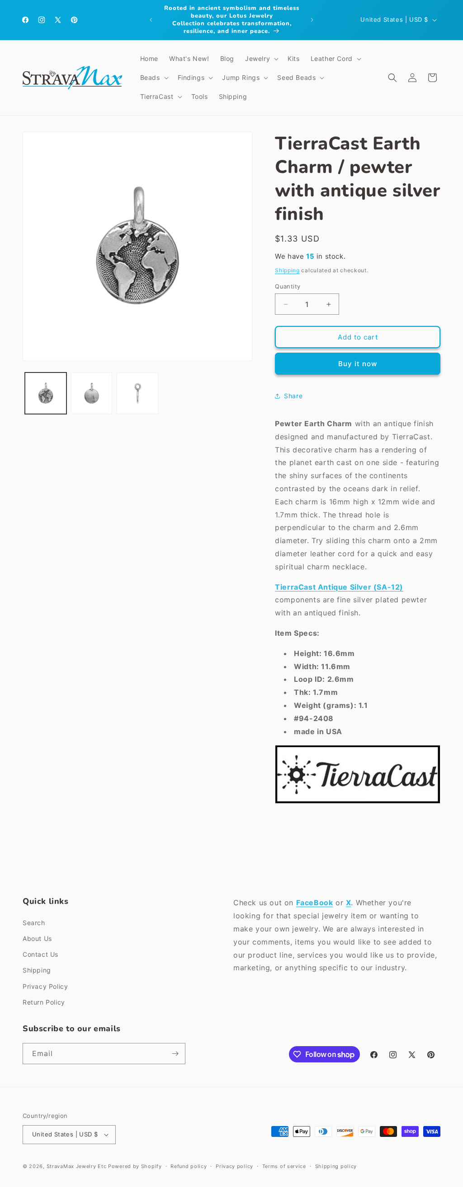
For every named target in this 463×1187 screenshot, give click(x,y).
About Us (37, 938)
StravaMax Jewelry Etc (77, 1166)
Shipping (287, 270)
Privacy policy (234, 1166)
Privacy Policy (45, 986)
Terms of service (284, 1166)
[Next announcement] (312, 19)
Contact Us (40, 954)
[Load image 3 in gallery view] (137, 393)
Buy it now (357, 363)
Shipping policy (336, 1166)
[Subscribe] (175, 1053)
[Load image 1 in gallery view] (45, 393)
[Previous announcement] (151, 19)
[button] (261, 58)
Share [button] (293, 396)
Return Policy (44, 1002)
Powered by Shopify (135, 1166)
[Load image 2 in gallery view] (92, 393)
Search (34, 922)
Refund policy (188, 1166)
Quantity (287, 286)
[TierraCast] (357, 802)
